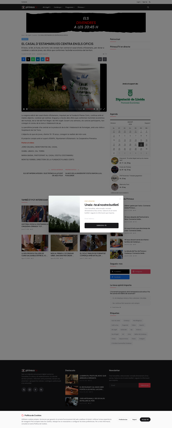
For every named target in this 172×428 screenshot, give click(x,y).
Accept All (145, 419)
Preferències (123, 419)
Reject (134, 419)
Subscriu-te (102, 225)
